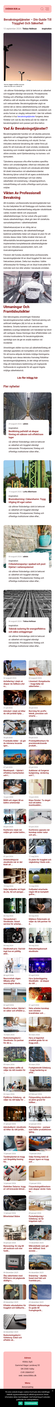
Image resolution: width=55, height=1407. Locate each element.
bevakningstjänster (26, 116)
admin (25, 424)
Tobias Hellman (30, 28)
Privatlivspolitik (31, 1403)
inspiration (47, 28)
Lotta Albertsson (30, 492)
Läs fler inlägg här (27, 377)
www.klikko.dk (29, 1375)
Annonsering (27, 1387)
